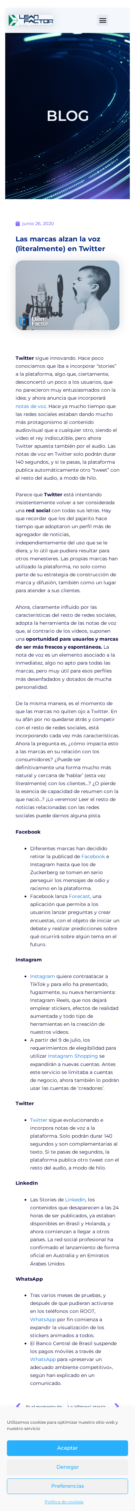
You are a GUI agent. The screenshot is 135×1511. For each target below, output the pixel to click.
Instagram (42, 976)
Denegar (67, 1467)
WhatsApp (43, 1319)
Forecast (79, 896)
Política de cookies (64, 1501)
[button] (102, 20)
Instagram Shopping (73, 1056)
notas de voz (31, 406)
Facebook (93, 856)
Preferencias (67, 1486)
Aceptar (67, 1448)
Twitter (38, 1120)
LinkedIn (75, 1200)
